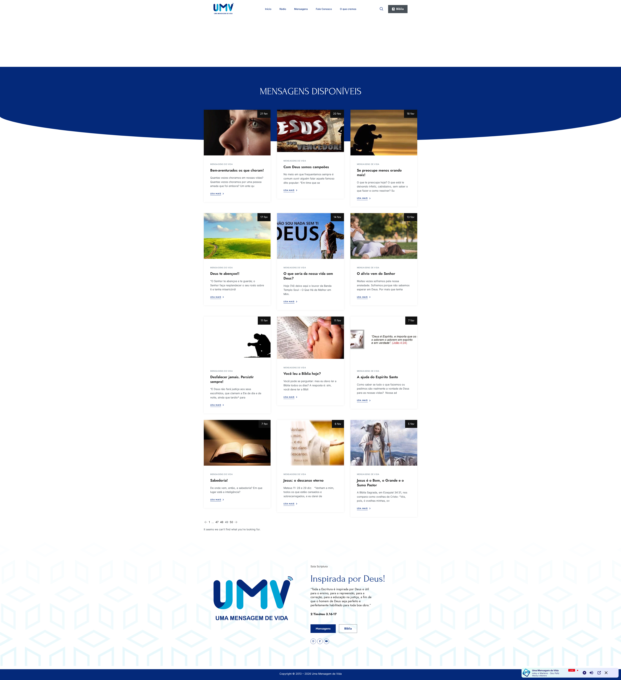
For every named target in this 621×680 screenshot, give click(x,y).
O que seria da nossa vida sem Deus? (308, 276)
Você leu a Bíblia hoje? (302, 373)
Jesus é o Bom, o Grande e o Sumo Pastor (380, 483)
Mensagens (301, 9)
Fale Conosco (324, 9)
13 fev (410, 217)
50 (231, 522)
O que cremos (348, 9)
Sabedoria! (219, 480)
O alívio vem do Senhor (376, 273)
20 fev (337, 113)
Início (268, 9)
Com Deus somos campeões (306, 166)
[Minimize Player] (606, 672)
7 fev (411, 320)
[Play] (584, 672)
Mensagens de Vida (221, 164)
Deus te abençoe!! (224, 273)
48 (221, 522)
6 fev (338, 423)
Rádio (282, 9)
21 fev (264, 113)
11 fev (264, 320)
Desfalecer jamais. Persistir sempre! (232, 379)
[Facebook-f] (320, 641)
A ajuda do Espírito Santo (377, 376)
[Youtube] (326, 641)
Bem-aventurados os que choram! (237, 170)
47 (216, 522)
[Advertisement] (310, 42)
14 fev (337, 217)
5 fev (411, 423)
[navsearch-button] (381, 8)
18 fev (410, 113)
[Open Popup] (599, 672)
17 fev (264, 217)
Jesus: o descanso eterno (303, 480)
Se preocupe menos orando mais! (379, 173)
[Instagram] (313, 641)
